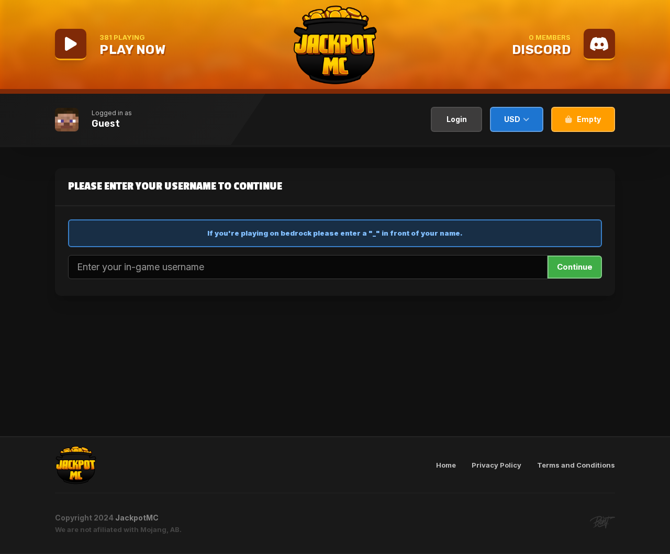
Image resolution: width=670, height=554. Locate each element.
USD (512, 119)
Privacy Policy (496, 465)
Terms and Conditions (576, 465)
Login (456, 119)
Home (446, 465)
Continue (575, 267)
